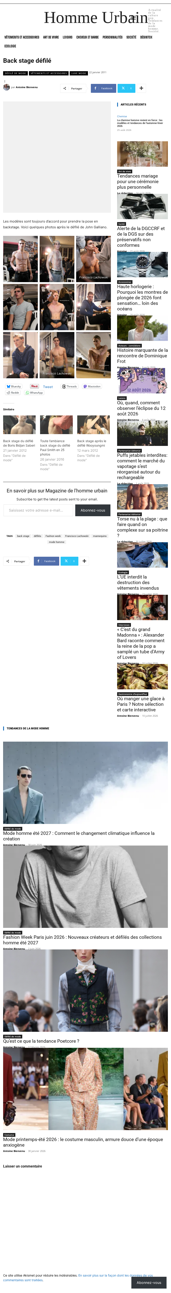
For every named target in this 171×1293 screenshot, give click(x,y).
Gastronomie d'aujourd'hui (132, 694)
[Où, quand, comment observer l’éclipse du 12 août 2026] (142, 380)
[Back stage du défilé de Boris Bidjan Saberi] (19, 424)
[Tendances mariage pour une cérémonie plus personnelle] (142, 154)
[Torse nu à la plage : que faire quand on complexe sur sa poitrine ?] (142, 497)
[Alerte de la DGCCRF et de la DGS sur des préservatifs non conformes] (142, 206)
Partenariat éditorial (129, 450)
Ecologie (123, 572)
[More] (141, 88)
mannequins (100, 536)
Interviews (124, 624)
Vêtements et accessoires (49, 73)
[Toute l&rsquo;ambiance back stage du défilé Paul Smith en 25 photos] (56, 424)
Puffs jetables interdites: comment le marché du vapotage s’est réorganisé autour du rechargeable (142, 466)
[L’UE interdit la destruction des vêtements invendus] (142, 555)
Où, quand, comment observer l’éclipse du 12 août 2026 (141, 408)
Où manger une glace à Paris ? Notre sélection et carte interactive (141, 704)
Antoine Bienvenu (27, 87)
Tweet (48, 386)
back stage (23, 536)
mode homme (56, 542)
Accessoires (124, 281)
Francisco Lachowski (77, 536)
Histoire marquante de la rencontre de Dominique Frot (142, 356)
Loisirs (121, 398)
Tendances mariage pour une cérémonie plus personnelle (138, 181)
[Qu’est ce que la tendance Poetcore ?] (85, 990)
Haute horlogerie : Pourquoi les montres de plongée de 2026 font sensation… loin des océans (142, 298)
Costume (9, 1134)
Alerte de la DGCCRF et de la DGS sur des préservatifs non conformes (141, 237)
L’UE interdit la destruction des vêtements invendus (138, 582)
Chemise (122, 116)
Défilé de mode (15, 73)
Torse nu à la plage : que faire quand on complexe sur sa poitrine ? (142, 527)
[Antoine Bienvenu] (7, 87)
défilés (37, 536)
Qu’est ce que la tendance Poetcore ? (41, 1041)
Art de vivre (124, 171)
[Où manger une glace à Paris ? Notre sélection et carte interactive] (142, 676)
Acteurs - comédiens (129, 345)
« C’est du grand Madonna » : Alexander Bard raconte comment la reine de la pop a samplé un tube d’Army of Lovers (141, 643)
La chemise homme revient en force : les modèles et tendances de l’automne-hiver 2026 (140, 123)
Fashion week (53, 536)
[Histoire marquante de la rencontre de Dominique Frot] (142, 328)
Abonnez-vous (93, 510)
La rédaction (125, 193)
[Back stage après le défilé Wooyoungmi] (93, 424)
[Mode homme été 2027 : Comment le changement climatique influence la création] (85, 783)
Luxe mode (78, 73)
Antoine (122, 251)
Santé (121, 223)
